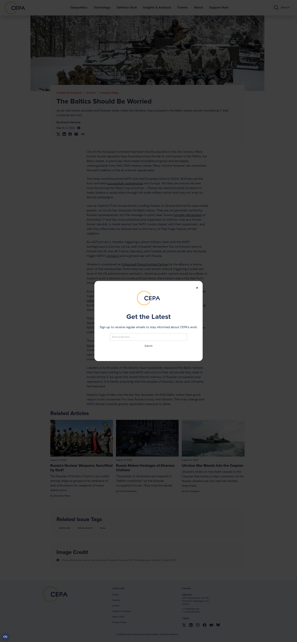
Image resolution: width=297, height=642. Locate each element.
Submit (148, 345)
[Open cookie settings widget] (5, 636)
